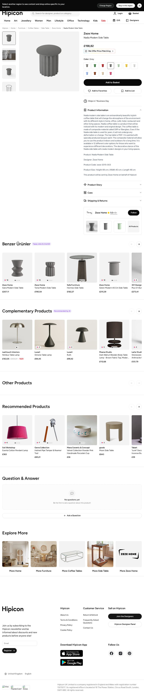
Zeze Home (56, 28)
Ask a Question (74, 515)
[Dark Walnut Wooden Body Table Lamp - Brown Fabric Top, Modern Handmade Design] (114, 335)
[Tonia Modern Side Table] (50, 268)
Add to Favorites (99, 91)
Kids (95, 20)
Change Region (106, 6)
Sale (103, 20)
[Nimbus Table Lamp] (17, 335)
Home (7, 20)
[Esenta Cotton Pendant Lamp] (17, 430)
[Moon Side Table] (114, 430)
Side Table (45, 28)
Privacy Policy (66, 625)
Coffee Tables (33, 28)
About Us (64, 615)
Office (70, 20)
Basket (136, 13)
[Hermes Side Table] (82, 268)
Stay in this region (126, 6)
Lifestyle (59, 20)
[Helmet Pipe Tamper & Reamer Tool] (50, 430)
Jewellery (26, 20)
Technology (84, 20)
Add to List (130, 91)
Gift (118, 20)
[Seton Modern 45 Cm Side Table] (114, 268)
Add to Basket (113, 82)
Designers (134, 20)
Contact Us (88, 628)
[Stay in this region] (139, 5)
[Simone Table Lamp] (50, 335)
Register (8, 650)
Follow (134, 212)
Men (49, 20)
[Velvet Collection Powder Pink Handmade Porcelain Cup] (82, 430)
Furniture (21, 28)
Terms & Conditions (68, 620)
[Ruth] (82, 335)
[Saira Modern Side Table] (17, 268)
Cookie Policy (66, 630)
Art (15, 20)
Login (120, 13)
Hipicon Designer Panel (124, 624)
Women (39, 20)
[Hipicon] (12, 13)
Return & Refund (90, 615)
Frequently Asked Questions (91, 621)
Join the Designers (124, 616)
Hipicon (5, 28)
